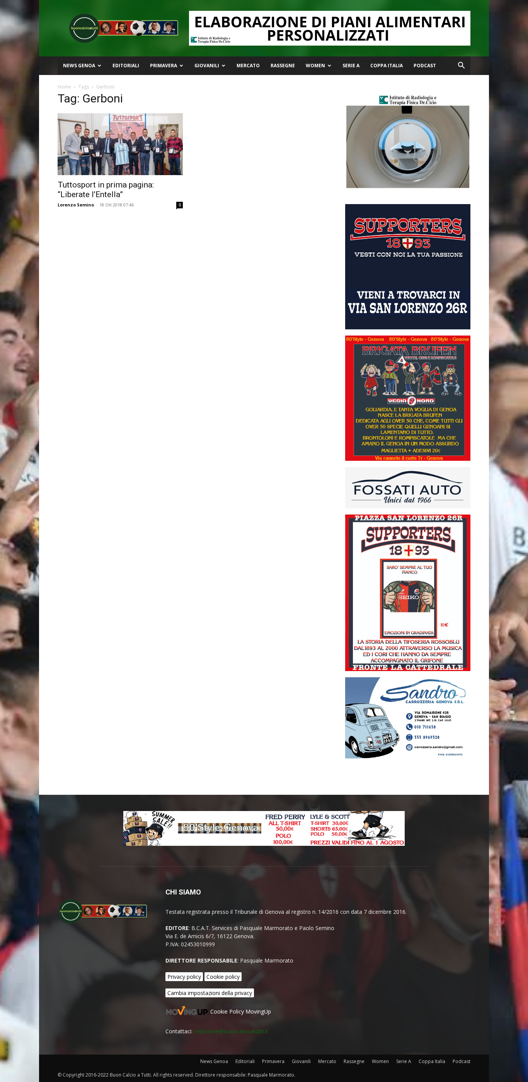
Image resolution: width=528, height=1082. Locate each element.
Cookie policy (223, 976)
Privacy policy (184, 976)
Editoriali (125, 65)
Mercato (248, 65)
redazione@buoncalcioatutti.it (231, 1031)
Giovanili (206, 65)
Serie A (350, 65)
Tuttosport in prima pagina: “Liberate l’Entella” (106, 189)
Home (64, 86)
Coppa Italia (386, 65)
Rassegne (283, 65)
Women (315, 65)
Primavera (163, 65)
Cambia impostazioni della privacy (209, 993)
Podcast (425, 65)
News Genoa (79, 65)
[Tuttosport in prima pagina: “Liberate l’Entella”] (120, 144)
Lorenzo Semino (76, 205)
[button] (461, 66)
